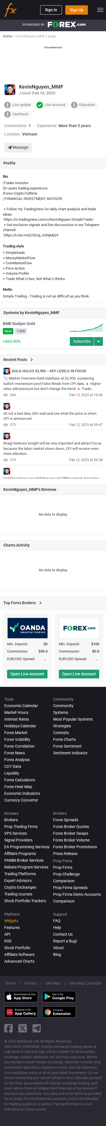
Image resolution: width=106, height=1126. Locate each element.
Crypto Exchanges (20, 887)
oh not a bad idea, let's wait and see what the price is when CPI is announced (49, 416)
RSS (7, 941)
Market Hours (16, 712)
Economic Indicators (22, 793)
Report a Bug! (65, 941)
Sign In (51, 10)
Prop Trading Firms (21, 826)
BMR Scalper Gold (19, 323)
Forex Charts (64, 739)
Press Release (65, 853)
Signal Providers (18, 840)
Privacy (30, 983)
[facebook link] (8, 1028)
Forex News (14, 753)
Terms (10, 983)
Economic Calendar (21, 705)
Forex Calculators (19, 780)
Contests (61, 732)
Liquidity (11, 773)
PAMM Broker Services (24, 860)
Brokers (11, 820)
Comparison (64, 901)
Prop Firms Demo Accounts (77, 894)
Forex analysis (17, 759)
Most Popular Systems (73, 719)
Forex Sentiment (67, 746)
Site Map (53, 983)
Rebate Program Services (26, 867)
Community (63, 705)
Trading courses (18, 894)
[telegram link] (37, 1028)
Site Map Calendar (85, 983)
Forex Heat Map (18, 786)
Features (12, 927)
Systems (60, 712)
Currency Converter (21, 800)
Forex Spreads (65, 820)
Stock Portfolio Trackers (25, 901)
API (7, 934)
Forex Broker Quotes (71, 826)
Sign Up (76, 10)
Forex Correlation (19, 746)
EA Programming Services (26, 847)
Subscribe (81, 341)
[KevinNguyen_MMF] (6, 371)
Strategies (62, 726)
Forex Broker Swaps (70, 833)
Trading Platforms (20, 874)
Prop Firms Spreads (70, 887)
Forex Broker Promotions (75, 847)
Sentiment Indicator (70, 753)
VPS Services (15, 833)
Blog (57, 954)
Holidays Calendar (20, 726)
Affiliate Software (19, 954)
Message (20, 147)
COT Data (12, 766)
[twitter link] (22, 1028)
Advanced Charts (19, 961)
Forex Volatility (17, 739)
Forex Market (15, 732)
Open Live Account (27, 674)
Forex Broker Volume (71, 840)
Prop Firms (62, 867)
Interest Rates (16, 719)
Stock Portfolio (17, 948)
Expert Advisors (18, 880)
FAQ (56, 921)
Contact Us (63, 934)
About (58, 948)
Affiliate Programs (20, 853)
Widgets (11, 921)
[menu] (100, 10)
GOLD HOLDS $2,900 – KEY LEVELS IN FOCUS (49, 371)
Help (57, 927)
